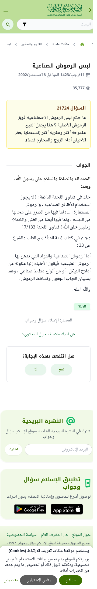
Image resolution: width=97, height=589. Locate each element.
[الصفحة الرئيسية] (82, 44)
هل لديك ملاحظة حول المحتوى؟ (48, 334)
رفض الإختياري (38, 580)
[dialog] (46, 567)
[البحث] (7, 24)
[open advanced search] (24, 24)
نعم (61, 369)
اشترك (13, 449)
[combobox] (59, 24)
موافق (70, 580)
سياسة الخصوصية (22, 535)
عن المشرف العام (54, 535)
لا (35, 369)
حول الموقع (81, 535)
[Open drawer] (6, 10)
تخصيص (11, 580)
